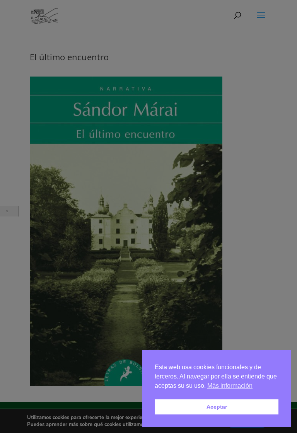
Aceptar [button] (217, 407)
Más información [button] (230, 385)
